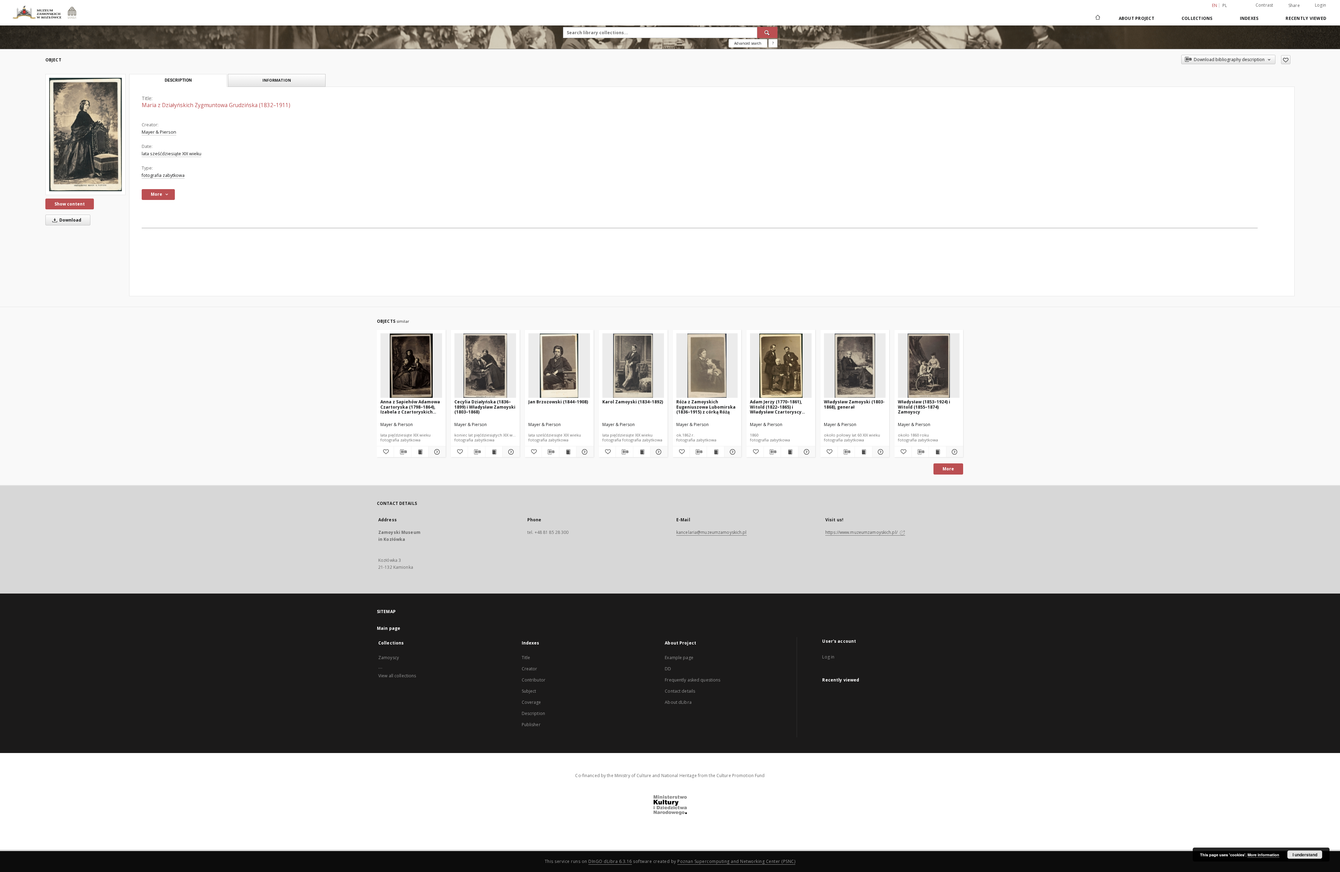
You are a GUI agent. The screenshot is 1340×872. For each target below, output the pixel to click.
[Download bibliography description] (402, 451)
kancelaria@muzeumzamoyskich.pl (711, 532)
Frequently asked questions (692, 680)
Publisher (531, 725)
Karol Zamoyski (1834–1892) (632, 402)
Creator (529, 669)
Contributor (533, 680)
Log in (828, 657)
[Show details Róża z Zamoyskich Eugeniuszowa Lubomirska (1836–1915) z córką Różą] (731, 451)
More (948, 469)
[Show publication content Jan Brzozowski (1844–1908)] (567, 451)
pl (1224, 5)
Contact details (680, 691)
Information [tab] (276, 80)
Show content (69, 204)
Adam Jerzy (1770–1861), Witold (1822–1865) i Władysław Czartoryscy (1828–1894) (776, 407)
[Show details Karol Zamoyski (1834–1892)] (657, 451)
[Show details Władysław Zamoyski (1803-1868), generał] (879, 451)
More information (1263, 854)
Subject (529, 691)
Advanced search (747, 43)
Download (69, 220)
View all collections (397, 676)
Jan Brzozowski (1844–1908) (558, 402)
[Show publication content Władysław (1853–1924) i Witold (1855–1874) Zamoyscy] (937, 451)
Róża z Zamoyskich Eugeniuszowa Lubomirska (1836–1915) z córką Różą (706, 407)
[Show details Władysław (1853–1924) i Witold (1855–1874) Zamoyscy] (953, 451)
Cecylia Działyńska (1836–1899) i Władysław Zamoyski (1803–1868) (484, 407)
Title (526, 658)
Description (533, 713)
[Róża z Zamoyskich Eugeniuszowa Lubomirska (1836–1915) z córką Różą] (707, 366)
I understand (1305, 854)
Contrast (1264, 5)
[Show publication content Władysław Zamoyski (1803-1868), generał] (863, 451)
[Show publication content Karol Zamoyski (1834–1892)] (641, 451)
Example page (679, 658)
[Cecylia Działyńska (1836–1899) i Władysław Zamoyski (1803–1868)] (485, 366)
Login (1320, 5)
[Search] (767, 32)
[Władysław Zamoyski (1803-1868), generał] (854, 366)
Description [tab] (178, 80)
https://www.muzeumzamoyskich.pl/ (862, 532)
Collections (1197, 18)
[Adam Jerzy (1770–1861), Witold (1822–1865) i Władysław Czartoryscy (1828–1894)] (780, 366)
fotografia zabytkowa (163, 175)
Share (1294, 5)
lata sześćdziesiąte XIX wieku (171, 154)
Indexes (1249, 18)
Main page (388, 628)
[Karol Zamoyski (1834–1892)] (633, 366)
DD (668, 669)
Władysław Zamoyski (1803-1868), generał (854, 404)
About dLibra (678, 702)
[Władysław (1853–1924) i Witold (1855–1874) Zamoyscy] (928, 366)
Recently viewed (1306, 18)
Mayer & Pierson (159, 132)
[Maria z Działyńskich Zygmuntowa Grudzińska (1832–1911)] (85, 134)
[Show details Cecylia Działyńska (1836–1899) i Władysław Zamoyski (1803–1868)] (509, 451)
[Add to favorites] (1285, 59)
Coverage (531, 702)
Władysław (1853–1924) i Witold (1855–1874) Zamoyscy (924, 407)
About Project (1136, 18)
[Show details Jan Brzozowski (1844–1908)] (583, 451)
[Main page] (1097, 18)
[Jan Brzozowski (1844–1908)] (559, 366)
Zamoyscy (388, 658)
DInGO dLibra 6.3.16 (610, 861)
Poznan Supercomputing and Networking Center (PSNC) (736, 861)
